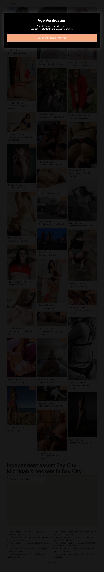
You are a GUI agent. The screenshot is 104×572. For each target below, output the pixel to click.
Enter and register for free (52, 38)
